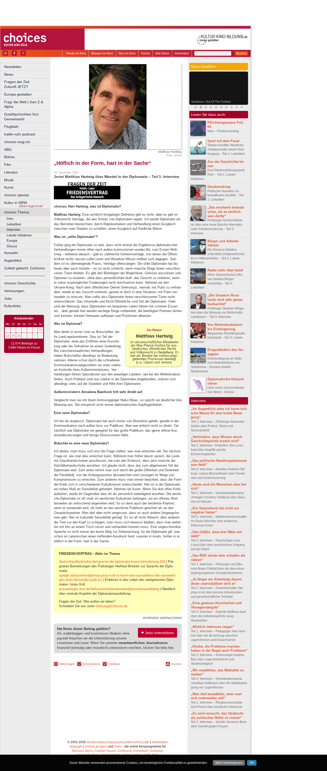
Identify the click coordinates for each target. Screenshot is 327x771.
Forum (145, 53)
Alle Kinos (162, 53)
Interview (13, 230)
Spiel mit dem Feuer (223, 141)
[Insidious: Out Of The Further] (200, 108)
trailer (118, 746)
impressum (115, 742)
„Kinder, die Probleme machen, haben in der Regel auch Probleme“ (219, 649)
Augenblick (13, 260)
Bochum (78, 751)
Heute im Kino (76, 53)
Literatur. (11, 172)
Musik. (9, 180)
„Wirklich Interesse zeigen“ (212, 627)
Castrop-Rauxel (105, 751)
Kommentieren (91, 663)
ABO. (8, 149)
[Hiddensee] (231, 108)
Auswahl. (11, 253)
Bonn (89, 751)
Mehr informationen (228, 763)
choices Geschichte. (20, 283)
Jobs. (8, 298)
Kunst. (9, 187)
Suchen (241, 53)
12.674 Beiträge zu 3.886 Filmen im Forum (24, 345)
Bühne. (10, 157)
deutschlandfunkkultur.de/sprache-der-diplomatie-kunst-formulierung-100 (112, 561)
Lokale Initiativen (19, 235)
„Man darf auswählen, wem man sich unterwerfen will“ (216, 696)
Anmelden (182, 53)
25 (13, 336)
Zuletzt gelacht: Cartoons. (25, 268)
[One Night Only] (226, 108)
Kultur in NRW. (16, 203)
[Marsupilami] (195, 108)
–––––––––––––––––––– (24, 275)
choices (90, 746)
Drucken (176, 663)
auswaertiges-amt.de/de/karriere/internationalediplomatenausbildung (109, 589)
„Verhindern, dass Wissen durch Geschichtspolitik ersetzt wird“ (216, 439)
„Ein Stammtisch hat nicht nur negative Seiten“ (215, 510)
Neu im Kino (127, 53)
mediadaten (160, 742)
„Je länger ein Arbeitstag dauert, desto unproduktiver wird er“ (216, 581)
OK (252, 763)
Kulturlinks (12, 306)
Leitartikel (14, 224)
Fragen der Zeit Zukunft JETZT (27, 84)
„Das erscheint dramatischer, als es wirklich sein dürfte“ (226, 211)
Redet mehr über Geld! (225, 270)
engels (102, 746)
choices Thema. (17, 212)
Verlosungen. (14, 291)
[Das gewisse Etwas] (221, 108)
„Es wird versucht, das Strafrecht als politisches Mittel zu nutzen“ (217, 715)
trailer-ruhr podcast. (20, 134)
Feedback (114, 663)
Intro (10, 219)
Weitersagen (67, 663)
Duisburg (156, 751)
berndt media (96, 742)
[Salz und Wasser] (241, 108)
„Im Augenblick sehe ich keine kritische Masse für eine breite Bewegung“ (219, 413)
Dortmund (125, 751)
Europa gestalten (18, 94)
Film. (8, 165)
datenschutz (133, 742)
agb (146, 742)
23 (40, 330)
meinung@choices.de (111, 606)
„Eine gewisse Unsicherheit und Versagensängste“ (216, 605)
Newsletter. (13, 67)
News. (9, 74)
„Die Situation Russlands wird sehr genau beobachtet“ (225, 299)
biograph (76, 746)
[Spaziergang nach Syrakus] (205, 108)
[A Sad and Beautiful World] (216, 108)
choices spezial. (17, 195)
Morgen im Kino (102, 53)
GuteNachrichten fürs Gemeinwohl (21, 116)
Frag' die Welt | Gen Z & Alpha (23, 104)
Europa (12, 241)
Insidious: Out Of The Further (211, 101)
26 (19, 336)
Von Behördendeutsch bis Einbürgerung (224, 327)
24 (7, 336)
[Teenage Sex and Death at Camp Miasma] (211, 108)
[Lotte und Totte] (236, 108)
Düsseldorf (140, 751)
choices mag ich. (17, 142)
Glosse (12, 246)
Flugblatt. (11, 126)
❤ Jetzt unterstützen (157, 633)
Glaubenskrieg (218, 187)
